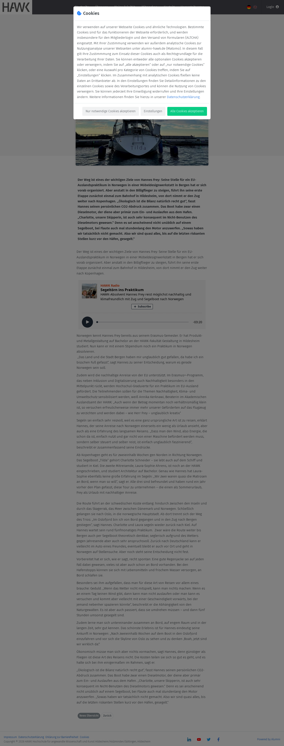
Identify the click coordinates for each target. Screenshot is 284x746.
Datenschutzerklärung (183, 97)
